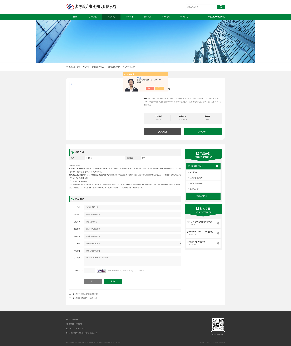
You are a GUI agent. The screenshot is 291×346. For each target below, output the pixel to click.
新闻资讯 (129, 17)
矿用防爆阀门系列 (98, 67)
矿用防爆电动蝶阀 (196, 178)
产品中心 (111, 17)
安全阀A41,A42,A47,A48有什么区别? (201, 232)
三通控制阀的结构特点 (196, 242)
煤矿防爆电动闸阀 (114, 67)
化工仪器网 (214, 342)
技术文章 (148, 17)
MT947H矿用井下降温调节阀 (87, 294)
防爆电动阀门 (194, 189)
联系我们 (184, 17)
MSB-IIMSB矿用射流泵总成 (86, 298)
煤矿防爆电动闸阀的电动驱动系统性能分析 (201, 222)
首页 (75, 17)
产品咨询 (162, 132)
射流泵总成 (194, 172)
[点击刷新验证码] (101, 271)
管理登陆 (222, 342)
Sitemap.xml (204, 342)
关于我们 (93, 17)
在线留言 (166, 17)
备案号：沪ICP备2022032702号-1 (109, 342)
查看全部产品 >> (203, 196)
